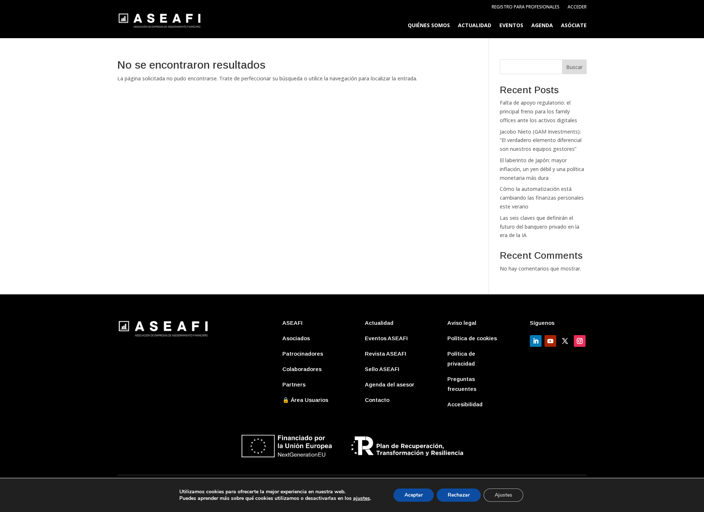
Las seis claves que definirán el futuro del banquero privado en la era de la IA (539, 226)
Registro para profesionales (526, 7)
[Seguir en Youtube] (550, 341)
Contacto (377, 400)
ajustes (361, 498)
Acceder (577, 7)
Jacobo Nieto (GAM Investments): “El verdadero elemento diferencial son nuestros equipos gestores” (541, 140)
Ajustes (503, 494)
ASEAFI (292, 323)
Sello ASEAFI (382, 369)
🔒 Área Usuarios (305, 400)
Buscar (574, 66)
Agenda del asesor (389, 384)
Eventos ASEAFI (386, 338)
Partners (293, 384)
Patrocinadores (302, 354)
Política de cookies (472, 338)
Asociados (296, 338)
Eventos (511, 26)
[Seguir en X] (565, 341)
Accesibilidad (465, 404)
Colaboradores (302, 369)
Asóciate (574, 26)
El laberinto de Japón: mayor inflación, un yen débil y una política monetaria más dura (542, 169)
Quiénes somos (429, 26)
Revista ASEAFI (385, 354)
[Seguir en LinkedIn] (536, 341)
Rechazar (459, 494)
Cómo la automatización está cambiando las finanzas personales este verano (542, 197)
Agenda (542, 26)
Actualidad (474, 26)
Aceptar (413, 494)
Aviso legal (461, 323)
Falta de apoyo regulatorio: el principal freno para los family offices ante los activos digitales (538, 111)
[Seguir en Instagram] (580, 341)
